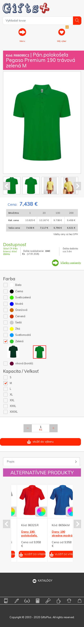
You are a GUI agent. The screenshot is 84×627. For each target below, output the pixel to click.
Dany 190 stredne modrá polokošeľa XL (56, 535)
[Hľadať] (77, 20)
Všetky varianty (70, 262)
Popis (10, 461)
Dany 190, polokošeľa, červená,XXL (24, 535)
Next (77, 186)
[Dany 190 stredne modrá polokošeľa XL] (57, 500)
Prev (6, 186)
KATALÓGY (45, 580)
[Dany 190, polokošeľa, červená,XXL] (26, 500)
